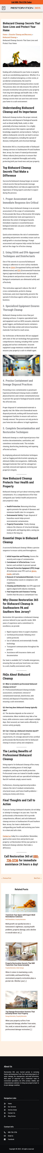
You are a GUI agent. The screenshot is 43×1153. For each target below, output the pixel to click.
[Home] (25, 8)
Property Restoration (20, 919)
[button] (3, 8)
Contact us (7, 836)
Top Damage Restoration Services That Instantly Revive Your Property (20, 1012)
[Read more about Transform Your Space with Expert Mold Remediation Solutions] (22, 903)
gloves (34, 571)
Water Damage (20, 968)
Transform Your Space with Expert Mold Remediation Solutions (20, 916)
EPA (19, 270)
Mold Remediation (10, 919)
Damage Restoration (11, 1016)
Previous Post (6, 878)
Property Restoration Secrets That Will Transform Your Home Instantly (20, 964)
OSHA (13, 267)
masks (9, 574)
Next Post (38, 878)
